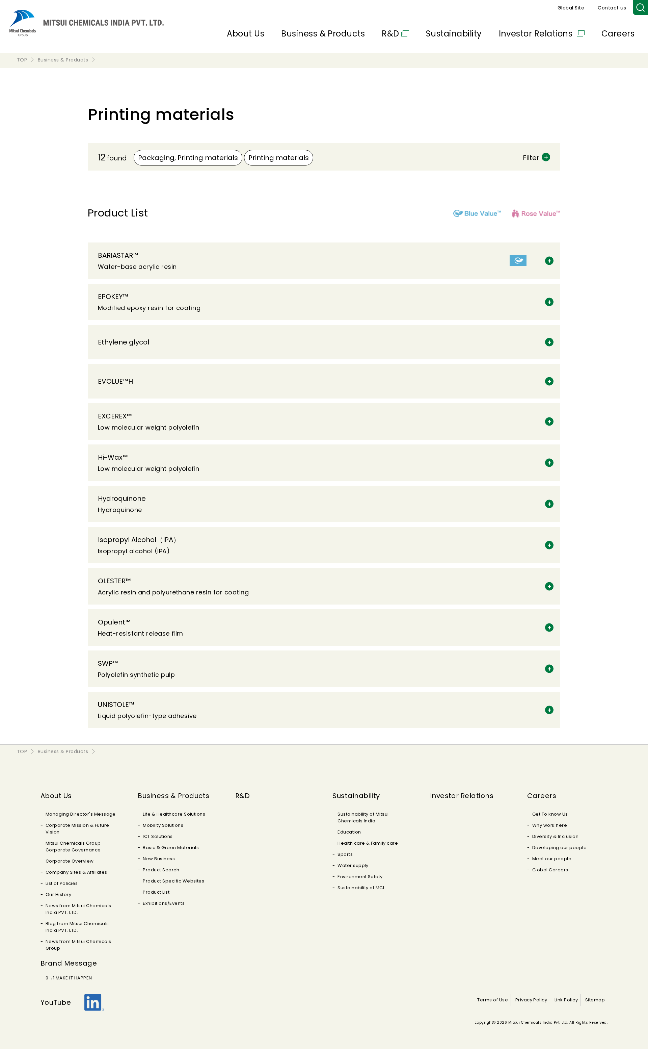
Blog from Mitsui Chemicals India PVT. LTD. (77, 926)
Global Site (571, 7)
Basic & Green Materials (171, 847)
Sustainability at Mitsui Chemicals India (363, 817)
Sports (345, 854)
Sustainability (454, 33)
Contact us (612, 7)
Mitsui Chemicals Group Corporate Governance (73, 846)
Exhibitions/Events (164, 903)
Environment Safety (360, 876)
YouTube (55, 1002)
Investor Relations (537, 33)
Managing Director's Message (81, 814)
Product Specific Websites (173, 881)
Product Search (161, 870)
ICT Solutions (157, 836)
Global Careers (550, 870)
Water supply (353, 865)
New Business (159, 858)
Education (349, 832)
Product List (156, 892)
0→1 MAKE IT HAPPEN (69, 978)
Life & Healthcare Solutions (174, 814)
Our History (58, 894)
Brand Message (68, 963)
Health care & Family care (368, 843)
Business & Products (323, 33)
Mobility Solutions (163, 825)
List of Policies (62, 883)
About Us (245, 33)
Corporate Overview (70, 861)
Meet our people (551, 858)
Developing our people (559, 847)
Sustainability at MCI (361, 888)
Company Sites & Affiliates (76, 872)
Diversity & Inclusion (555, 836)
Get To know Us (550, 814)
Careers (617, 33)
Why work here (549, 825)
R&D (390, 33)
